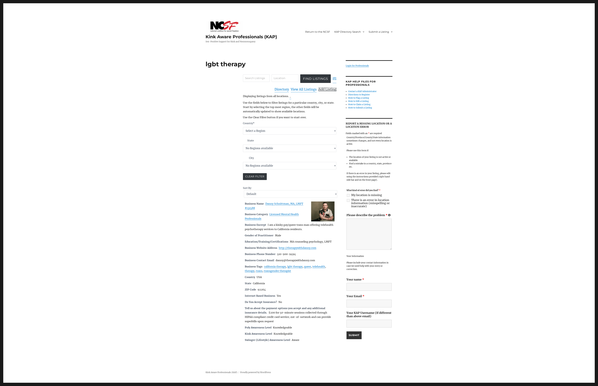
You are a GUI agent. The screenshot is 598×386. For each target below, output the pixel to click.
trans (259, 270)
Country (248, 123)
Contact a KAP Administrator (362, 91)
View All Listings (304, 89)
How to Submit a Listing (360, 107)
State (250, 140)
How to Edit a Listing (358, 101)
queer (307, 266)
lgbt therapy (295, 266)
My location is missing (366, 195)
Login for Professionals (357, 65)
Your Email (355, 296)
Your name (355, 279)
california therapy (275, 266)
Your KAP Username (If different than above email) (368, 314)
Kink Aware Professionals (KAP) (241, 36)
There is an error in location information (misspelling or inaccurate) (370, 203)
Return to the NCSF (317, 31)
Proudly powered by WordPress (255, 372)
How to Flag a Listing (358, 98)
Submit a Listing (379, 31)
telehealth (318, 266)
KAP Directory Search (347, 31)
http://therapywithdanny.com (297, 247)
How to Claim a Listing (359, 104)
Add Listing (327, 89)
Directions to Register (359, 94)
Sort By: (247, 188)
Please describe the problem (368, 215)
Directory (282, 89)
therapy (249, 270)
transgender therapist (277, 270)
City (251, 157)
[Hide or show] (290, 97)
